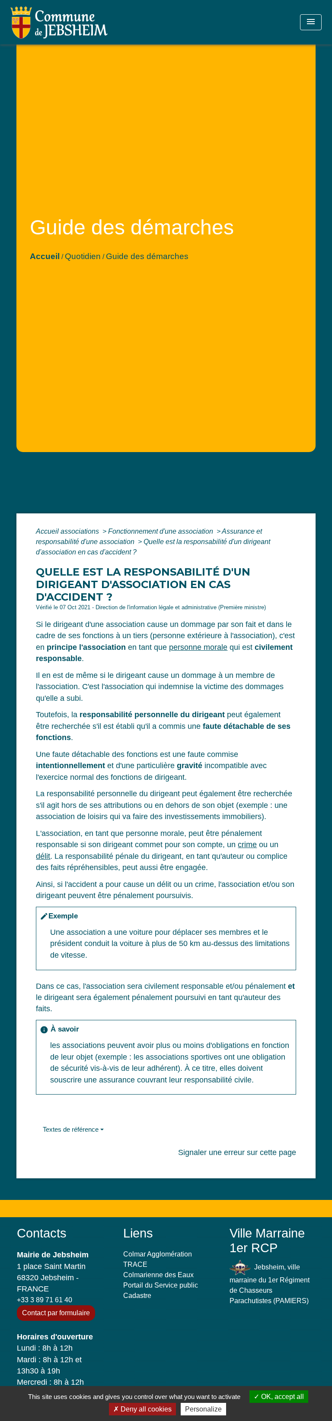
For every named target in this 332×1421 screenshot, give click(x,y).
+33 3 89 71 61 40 (44, 1300)
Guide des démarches (147, 256)
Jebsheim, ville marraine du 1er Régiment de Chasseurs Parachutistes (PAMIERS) (270, 1283)
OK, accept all (281, 1396)
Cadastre (137, 1295)
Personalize (203, 1409)
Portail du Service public (160, 1285)
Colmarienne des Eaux (158, 1275)
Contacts (42, 1233)
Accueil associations (68, 531)
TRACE (135, 1264)
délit (43, 856)
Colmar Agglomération (157, 1254)
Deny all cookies (145, 1409)
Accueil (45, 256)
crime (247, 844)
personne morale (198, 647)
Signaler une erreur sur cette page (237, 1152)
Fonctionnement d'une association (161, 531)
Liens (138, 1233)
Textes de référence (71, 1129)
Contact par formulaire (56, 1313)
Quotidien (83, 256)
